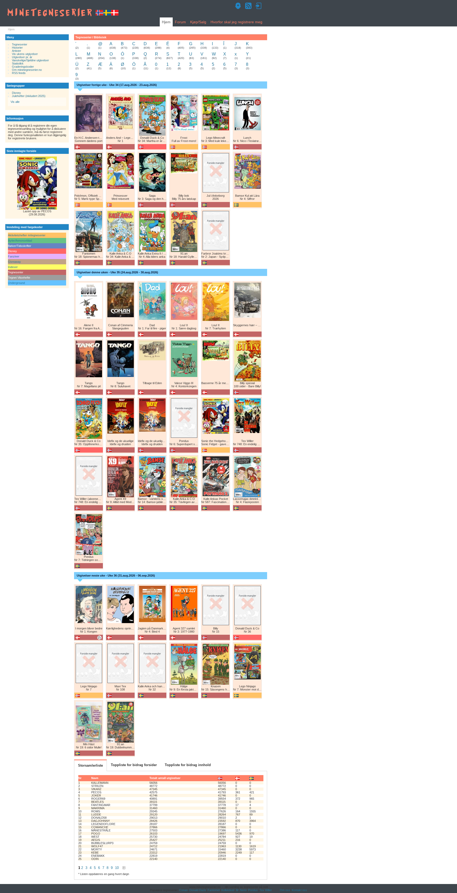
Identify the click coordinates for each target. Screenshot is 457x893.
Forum (180, 22)
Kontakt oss (299, 890)
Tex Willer (265, 890)
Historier (17, 47)
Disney (16, 92)
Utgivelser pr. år (22, 57)
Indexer (13, 267)
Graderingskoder (23, 66)
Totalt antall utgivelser (164, 778)
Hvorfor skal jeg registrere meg (236, 22)
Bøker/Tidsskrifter (19, 245)
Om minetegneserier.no (27, 69)
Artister (16, 50)
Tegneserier (19, 44)
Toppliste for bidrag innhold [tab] (188, 765)
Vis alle (15, 101)
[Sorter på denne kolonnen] (220, 778)
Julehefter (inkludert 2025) (28, 96)
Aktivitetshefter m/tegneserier (26, 235)
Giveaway (14, 261)
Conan (183, 890)
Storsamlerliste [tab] (90, 765)
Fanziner (13, 256)
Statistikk (18, 63)
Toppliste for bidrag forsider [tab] (134, 765)
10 (117, 868)
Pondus (253, 890)
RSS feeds (19, 73)
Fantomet (214, 890)
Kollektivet (227, 890)
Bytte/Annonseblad (20, 240)
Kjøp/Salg (198, 22)
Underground (16, 282)
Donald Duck (197, 890)
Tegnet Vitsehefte (19, 277)
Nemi (243, 890)
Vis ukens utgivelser (25, 54)
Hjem (166, 22)
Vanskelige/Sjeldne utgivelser (30, 60)
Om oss (285, 890)
